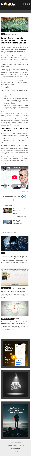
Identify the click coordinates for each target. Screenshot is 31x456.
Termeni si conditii (15, 448)
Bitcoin (10, 199)
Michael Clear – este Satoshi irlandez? (13, 292)
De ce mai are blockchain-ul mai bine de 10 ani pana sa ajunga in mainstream (14, 323)
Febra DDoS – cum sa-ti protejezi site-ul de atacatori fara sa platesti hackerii (14, 257)
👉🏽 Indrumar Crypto (12, 445)
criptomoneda (17, 199)
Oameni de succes (6, 288)
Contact (22, 445)
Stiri (3, 34)
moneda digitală (22, 57)
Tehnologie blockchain (7, 318)
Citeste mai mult (14, 211)
